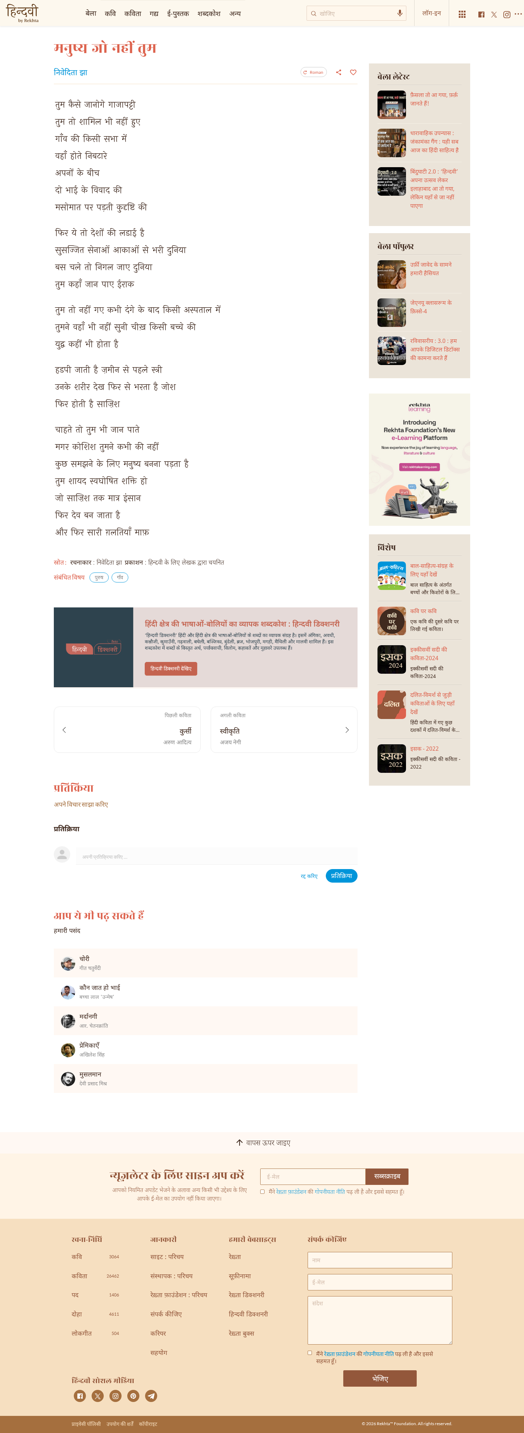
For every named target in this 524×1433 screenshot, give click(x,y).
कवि (110, 13)
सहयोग (158, 1353)
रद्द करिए (309, 876)
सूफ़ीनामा (240, 1277)
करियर (158, 1334)
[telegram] (151, 1396)
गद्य (154, 13)
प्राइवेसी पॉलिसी (86, 1424)
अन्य (235, 13)
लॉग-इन (431, 13)
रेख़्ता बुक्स (241, 1334)
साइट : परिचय (167, 1257)
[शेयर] (339, 72)
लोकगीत (95, 1334)
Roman (316, 72)
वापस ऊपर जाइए (268, 1143)
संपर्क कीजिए (166, 1315)
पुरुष (99, 578)
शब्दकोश (209, 13)
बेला (91, 13)
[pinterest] (133, 1396)
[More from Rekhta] (462, 14)
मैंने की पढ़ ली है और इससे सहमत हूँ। (337, 1192)
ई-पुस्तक (178, 13)
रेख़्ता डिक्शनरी (246, 1295)
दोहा (95, 1315)
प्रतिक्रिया (341, 876)
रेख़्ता (235, 1257)
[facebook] (80, 1396)
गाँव (120, 578)
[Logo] (22, 14)
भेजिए (380, 1378)
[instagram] (115, 1396)
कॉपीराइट (148, 1424)
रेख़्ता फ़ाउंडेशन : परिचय (178, 1295)
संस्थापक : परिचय (171, 1277)
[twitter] (98, 1396)
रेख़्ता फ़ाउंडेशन (291, 1192)
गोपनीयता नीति (330, 1192)
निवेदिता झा (70, 73)
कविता (132, 13)
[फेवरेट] (352, 72)
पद (95, 1295)
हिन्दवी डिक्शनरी (248, 1315)
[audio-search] (400, 13)
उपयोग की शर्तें (120, 1424)
